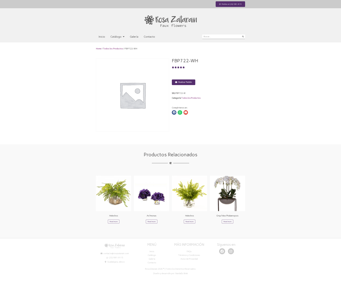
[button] (174, 112)
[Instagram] (231, 251)
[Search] (243, 37)
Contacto (149, 36)
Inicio (102, 36)
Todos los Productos (113, 48)
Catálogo (115, 36)
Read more (114, 222)
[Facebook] (222, 251)
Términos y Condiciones (189, 255)
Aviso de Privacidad (189, 259)
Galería (134, 36)
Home (98, 48)
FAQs (189, 251)
